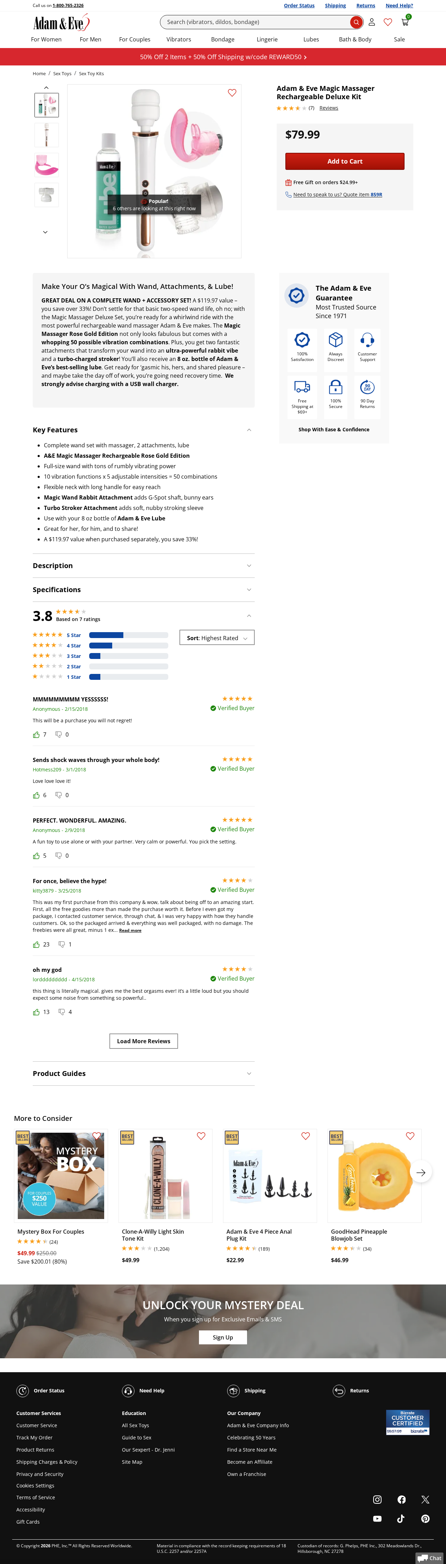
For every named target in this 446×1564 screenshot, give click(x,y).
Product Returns (35, 1449)
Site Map (132, 1462)
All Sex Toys (135, 1425)
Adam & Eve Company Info (258, 1425)
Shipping (335, 5)
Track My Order (34, 1437)
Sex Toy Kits (91, 73)
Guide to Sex (136, 1437)
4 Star (74, 645)
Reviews (329, 107)
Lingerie (267, 39)
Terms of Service (35, 1497)
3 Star (74, 656)
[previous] (48, 87)
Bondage (222, 39)
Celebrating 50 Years (251, 1437)
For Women (46, 39)
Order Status (299, 5)
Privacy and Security (39, 1474)
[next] (43, 232)
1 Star (74, 677)
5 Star (74, 635)
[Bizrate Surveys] (420, 1431)
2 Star (74, 666)
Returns (365, 5)
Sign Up (223, 1337)
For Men (90, 39)
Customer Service (36, 1425)
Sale (399, 39)
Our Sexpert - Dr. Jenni (148, 1449)
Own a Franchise (246, 1474)
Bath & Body (355, 39)
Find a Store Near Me (252, 1449)
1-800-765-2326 (68, 5)
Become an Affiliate (249, 1462)
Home (39, 73)
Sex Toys (62, 73)
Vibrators (179, 39)
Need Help (151, 1390)
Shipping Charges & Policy (46, 1462)
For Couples (135, 39)
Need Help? (399, 5)
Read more (130, 930)
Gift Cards (28, 1521)
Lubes (311, 39)
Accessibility (30, 1509)
